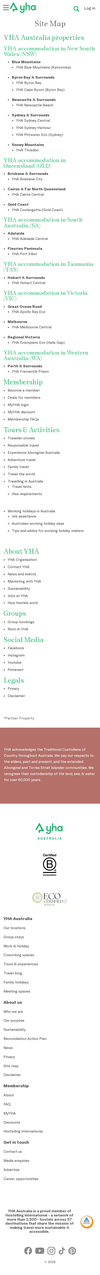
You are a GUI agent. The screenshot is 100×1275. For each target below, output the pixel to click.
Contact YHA (19, 566)
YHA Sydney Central (33, 120)
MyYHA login (18, 404)
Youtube (14, 662)
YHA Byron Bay (28, 82)
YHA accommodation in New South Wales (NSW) (49, 51)
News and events (22, 574)
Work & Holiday (16, 946)
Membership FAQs (23, 419)
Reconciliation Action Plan (25, 1038)
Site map (11, 1065)
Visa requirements (27, 493)
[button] (89, 1207)
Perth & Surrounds (25, 366)
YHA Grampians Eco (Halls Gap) (38, 342)
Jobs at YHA (18, 595)
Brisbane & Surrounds (28, 173)
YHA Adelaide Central (30, 238)
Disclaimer (16, 695)
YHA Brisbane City (27, 179)
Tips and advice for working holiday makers (48, 530)
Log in (89, 8)
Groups (14, 613)
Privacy (13, 688)
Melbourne (17, 321)
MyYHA (9, 1113)
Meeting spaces (16, 991)
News (8, 1047)
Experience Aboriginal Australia (34, 452)
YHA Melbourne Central (32, 327)
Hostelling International (23, 1131)
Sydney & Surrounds (31, 115)
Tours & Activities (31, 430)
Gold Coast (18, 204)
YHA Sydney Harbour (33, 127)
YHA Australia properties (43, 38)
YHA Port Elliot (24, 253)
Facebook (16, 648)
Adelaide (16, 233)
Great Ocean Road (25, 306)
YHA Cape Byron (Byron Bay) (40, 89)
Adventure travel (22, 459)
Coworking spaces (18, 954)
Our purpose (13, 1020)
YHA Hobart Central (28, 282)
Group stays (13, 937)
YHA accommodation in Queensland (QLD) (34, 163)
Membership (23, 382)
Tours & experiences (20, 964)
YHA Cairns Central (28, 194)
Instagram (16, 655)
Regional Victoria (24, 337)
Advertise (11, 1169)
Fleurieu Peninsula (25, 248)
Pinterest (15, 669)
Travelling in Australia (25, 481)
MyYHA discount (21, 412)
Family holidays (16, 982)
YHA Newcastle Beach (34, 105)
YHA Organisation (22, 559)
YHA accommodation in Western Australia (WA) (45, 355)
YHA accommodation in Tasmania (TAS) (48, 267)
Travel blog (12, 973)
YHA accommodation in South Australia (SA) (43, 222)
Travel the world (21, 474)
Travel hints (21, 486)
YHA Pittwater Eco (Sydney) (39, 134)
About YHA (21, 551)
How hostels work (23, 602)
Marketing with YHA (24, 581)
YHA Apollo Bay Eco (28, 311)
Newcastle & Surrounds (34, 99)
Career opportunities (21, 1178)
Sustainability (19, 588)
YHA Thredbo (27, 150)
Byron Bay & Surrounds (33, 77)
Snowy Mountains (28, 144)
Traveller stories (21, 438)
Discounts (11, 1122)
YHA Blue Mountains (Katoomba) (43, 67)
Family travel (18, 466)
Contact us (12, 1151)
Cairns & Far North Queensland (37, 189)
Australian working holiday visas (38, 523)
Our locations (14, 927)
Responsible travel (23, 445)
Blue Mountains (26, 61)
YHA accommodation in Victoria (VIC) (45, 295)
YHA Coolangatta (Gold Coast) (37, 209)
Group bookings (21, 621)
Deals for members (24, 397)
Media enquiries (16, 1160)
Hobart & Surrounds (26, 277)
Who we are (13, 1011)
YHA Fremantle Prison (30, 371)
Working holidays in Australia (31, 511)
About (8, 1095)
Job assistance (24, 516)
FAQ (7, 1104)
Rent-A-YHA (18, 629)
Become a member (24, 390)
